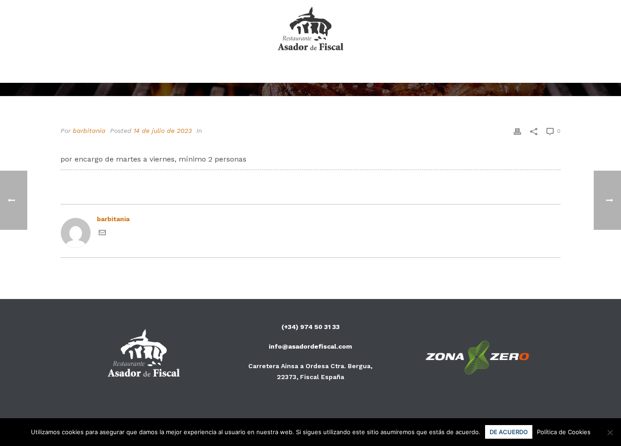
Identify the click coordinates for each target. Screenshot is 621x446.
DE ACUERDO (509, 432)
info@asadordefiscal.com (310, 346)
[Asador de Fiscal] (310, 29)
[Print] (517, 131)
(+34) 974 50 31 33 (310, 326)
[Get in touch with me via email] (102, 234)
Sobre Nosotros (322, 71)
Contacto (391, 71)
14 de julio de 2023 (163, 130)
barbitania (89, 130)
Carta (261, 71)
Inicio (221, 71)
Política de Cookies (564, 432)
